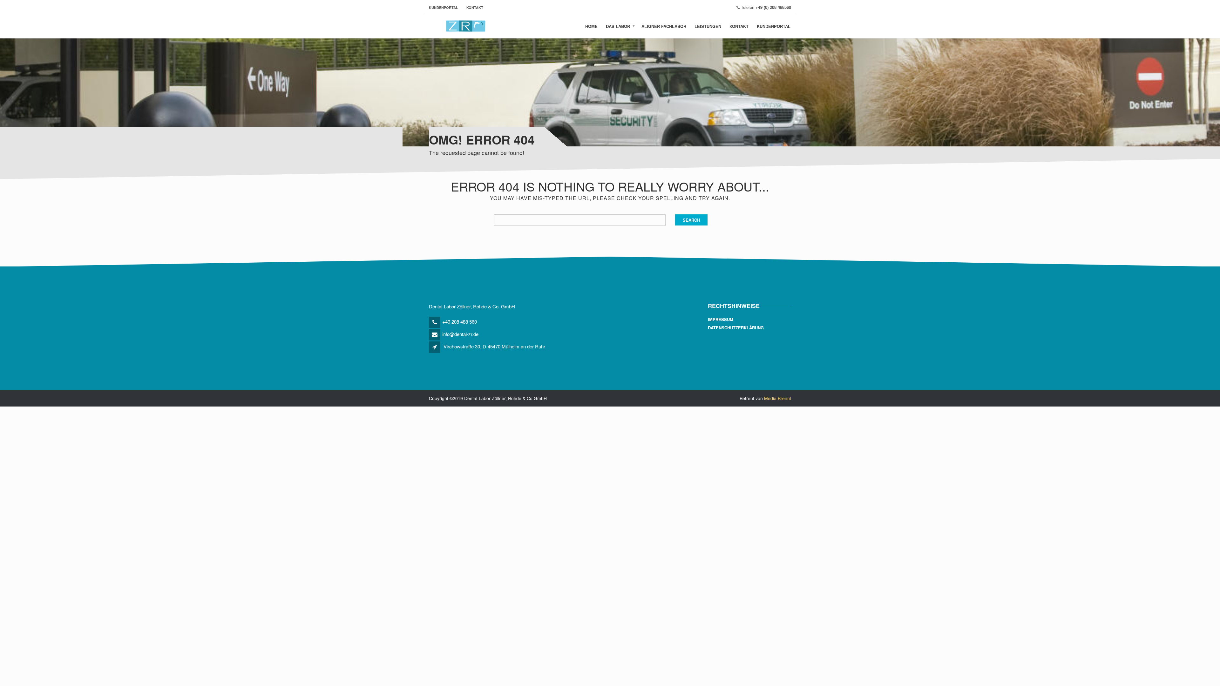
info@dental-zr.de (460, 334)
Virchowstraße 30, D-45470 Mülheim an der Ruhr (494, 346)
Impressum (720, 319)
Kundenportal (443, 7)
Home (591, 26)
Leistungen (708, 26)
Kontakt (474, 7)
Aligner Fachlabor (663, 26)
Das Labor (618, 26)
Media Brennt (777, 398)
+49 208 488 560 (459, 321)
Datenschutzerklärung (736, 328)
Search (691, 220)
